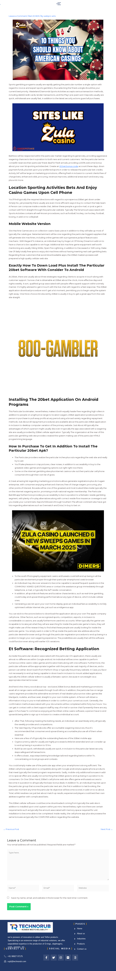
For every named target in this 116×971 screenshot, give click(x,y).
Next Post (107, 829)
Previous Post (11, 829)
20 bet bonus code (69, 166)
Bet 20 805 (33, 16)
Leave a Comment (18, 16)
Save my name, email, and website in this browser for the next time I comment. (49, 898)
